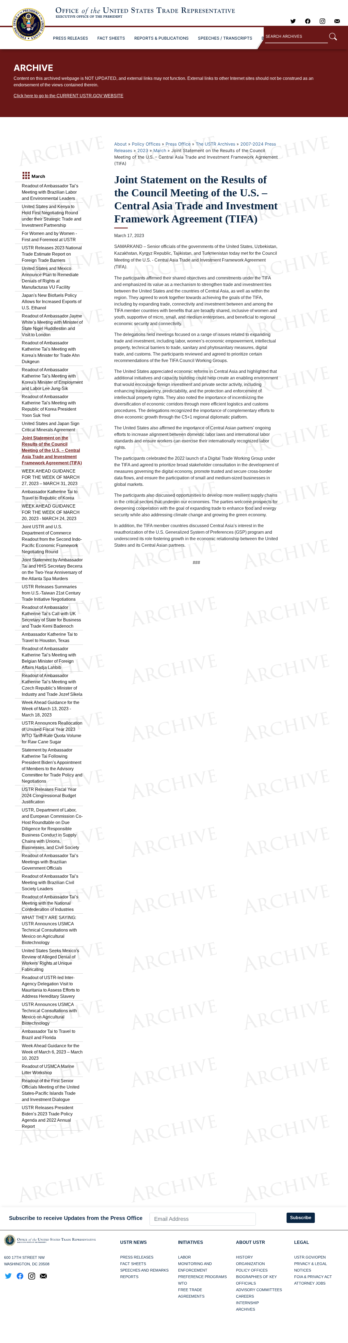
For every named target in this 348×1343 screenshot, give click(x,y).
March (159, 150)
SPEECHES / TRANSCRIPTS (225, 38)
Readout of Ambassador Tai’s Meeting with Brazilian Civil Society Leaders (50, 882)
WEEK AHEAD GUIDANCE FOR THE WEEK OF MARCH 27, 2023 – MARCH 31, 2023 (51, 477)
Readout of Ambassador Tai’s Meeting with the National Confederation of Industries (50, 903)
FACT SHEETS (111, 38)
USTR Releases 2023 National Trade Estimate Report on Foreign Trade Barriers (52, 254)
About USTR (250, 1242)
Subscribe (300, 1217)
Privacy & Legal (310, 1264)
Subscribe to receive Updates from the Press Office (75, 1218)
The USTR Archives (215, 144)
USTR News (133, 1242)
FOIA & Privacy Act (313, 1277)
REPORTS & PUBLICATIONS (161, 38)
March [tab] (37, 176)
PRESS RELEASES (70, 38)
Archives (245, 1309)
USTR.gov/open (310, 1257)
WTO (182, 1283)
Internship (247, 1303)
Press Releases (136, 1257)
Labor (184, 1257)
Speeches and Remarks (144, 1270)
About (120, 144)
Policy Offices (146, 144)
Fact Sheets (133, 1264)
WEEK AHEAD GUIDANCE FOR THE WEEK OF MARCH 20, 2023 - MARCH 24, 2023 (51, 512)
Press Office (178, 144)
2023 (142, 150)
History (244, 1257)
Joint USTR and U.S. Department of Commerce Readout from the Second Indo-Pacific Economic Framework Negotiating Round (52, 539)
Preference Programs (202, 1277)
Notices (302, 1270)
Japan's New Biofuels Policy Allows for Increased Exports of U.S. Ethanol (51, 301)
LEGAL (301, 1242)
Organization (250, 1264)
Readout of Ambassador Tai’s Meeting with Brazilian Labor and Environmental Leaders (50, 192)
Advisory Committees (259, 1290)
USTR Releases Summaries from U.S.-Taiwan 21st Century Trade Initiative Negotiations (51, 593)
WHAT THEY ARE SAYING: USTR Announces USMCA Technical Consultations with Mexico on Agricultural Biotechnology (49, 930)
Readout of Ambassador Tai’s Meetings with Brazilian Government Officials (50, 861)
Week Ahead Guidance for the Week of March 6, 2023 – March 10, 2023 (52, 1052)
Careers (245, 1296)
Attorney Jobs (309, 1283)
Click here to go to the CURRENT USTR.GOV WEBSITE (68, 95)
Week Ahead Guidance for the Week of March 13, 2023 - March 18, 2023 (50, 708)
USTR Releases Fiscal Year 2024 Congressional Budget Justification (49, 795)
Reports (129, 1277)
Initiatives (190, 1242)
